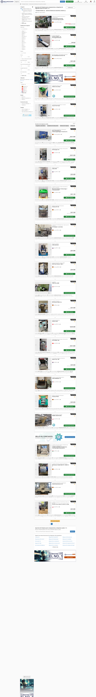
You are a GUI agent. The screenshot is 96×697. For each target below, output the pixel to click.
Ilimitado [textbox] (23, 84)
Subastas (24, 104)
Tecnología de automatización (27, 22)
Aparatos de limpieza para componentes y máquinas (27, 11)
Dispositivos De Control (39, 539)
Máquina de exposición (26, 98)
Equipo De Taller (38, 543)
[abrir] (55, 32)
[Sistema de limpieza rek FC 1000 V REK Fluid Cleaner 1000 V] (43, 268)
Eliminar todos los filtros (40, 12)
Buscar (63, 1)
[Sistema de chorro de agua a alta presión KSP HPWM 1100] (43, 345)
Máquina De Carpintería (53, 537)
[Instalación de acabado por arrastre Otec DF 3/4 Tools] (43, 110)
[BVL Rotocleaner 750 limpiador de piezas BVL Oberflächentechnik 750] (43, 60)
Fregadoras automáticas (40, 125)
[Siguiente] (50, 22)
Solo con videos (25, 110)
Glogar (23, 31)
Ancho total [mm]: (24, 71)
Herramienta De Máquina (40, 545)
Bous (23, 34)
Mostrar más (55, 547)
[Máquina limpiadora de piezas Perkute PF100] (43, 401)
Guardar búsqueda (55, 521)
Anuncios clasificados (26, 103)
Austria (25, 87)
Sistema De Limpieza (75, 125)
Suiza (24, 89)
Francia (25, 91)
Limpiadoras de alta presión (52, 125)
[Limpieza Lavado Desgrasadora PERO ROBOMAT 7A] (43, 383)
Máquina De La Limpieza (53, 545)
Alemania (25, 86)
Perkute (23, 49)
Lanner (23, 47)
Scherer (23, 37)
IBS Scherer (24, 36)
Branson (24, 38)
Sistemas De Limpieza (64, 125)
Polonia (25, 90)
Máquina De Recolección (67, 537)
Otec (23, 40)
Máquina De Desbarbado (53, 539)
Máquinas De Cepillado (67, 539)
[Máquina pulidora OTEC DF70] (43, 173)
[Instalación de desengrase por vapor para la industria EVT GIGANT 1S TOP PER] (43, 230)
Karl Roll (24, 46)
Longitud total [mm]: (24, 68)
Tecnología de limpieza (26, 8)
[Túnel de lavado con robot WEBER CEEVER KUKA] (43, 420)
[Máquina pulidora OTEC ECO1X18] (43, 249)
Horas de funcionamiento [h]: (25, 64)
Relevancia (70, 7)
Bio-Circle (24, 42)
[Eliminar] (44, 10)
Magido (23, 33)
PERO (23, 41)
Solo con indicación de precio (26, 58)
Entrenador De (38, 541)
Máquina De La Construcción (54, 543)
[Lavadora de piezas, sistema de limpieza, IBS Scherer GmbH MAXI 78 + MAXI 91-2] (43, 469)
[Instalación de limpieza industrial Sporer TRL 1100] (43, 364)
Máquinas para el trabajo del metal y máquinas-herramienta (27, 14)
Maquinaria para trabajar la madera (26, 19)
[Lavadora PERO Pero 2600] (43, 288)
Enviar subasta (70, 79)
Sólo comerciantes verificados (27, 111)
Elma (23, 45)
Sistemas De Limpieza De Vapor (69, 545)
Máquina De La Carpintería (54, 541)
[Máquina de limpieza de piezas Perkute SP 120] (43, 211)
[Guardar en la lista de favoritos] (74, 17)
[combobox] (27, 84)
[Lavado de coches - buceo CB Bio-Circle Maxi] (43, 91)
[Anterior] (73, 123)
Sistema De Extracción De (67, 541)
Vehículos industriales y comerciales (26, 17)
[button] (94, 2)
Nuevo (23, 96)
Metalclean (24, 32)
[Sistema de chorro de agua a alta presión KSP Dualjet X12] (43, 154)
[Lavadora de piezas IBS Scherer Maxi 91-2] (43, 307)
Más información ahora (69, 437)
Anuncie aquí (27, 676)
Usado (23, 99)
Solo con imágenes (26, 109)
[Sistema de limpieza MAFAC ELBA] (43, 326)
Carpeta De (37, 537)
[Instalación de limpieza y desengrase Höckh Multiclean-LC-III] (43, 488)
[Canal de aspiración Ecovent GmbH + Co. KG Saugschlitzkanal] (43, 41)
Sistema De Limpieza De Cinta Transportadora (71, 543)
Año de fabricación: (24, 60)
